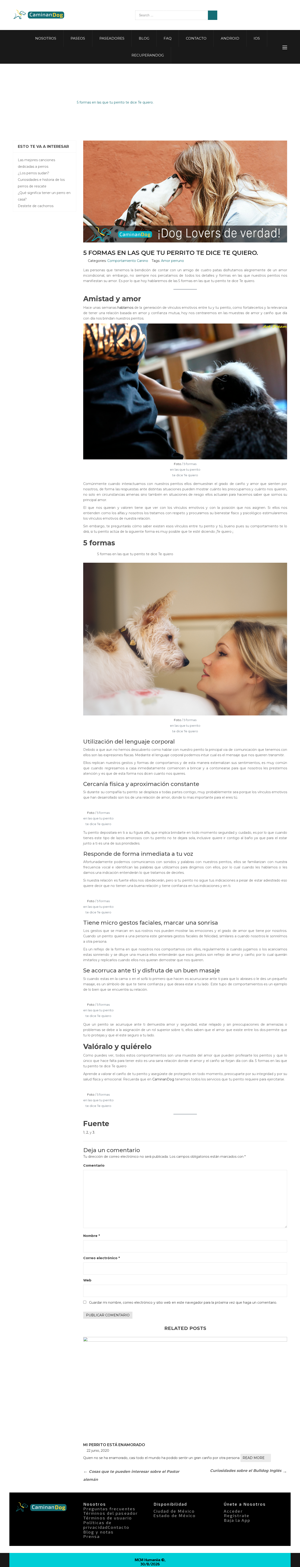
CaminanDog (163, 1079)
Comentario (94, 1165)
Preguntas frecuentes (109, 1508)
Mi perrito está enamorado (114, 1445)
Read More (254, 1458)
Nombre (91, 1236)
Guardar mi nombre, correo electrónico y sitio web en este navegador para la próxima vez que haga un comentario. (183, 1302)
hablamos (125, 307)
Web (87, 1280)
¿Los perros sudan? (33, 173)
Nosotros (94, 1504)
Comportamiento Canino (48, 102)
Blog (17, 102)
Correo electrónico (101, 1258)
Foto (177, 464)
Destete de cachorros (35, 206)
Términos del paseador (110, 1513)
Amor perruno (172, 261)
